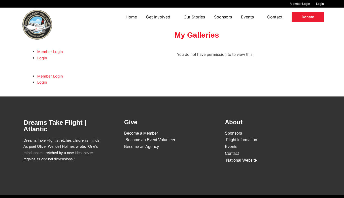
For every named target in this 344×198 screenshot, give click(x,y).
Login (42, 58)
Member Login (50, 51)
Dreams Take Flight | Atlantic (54, 126)
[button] (308, 16)
